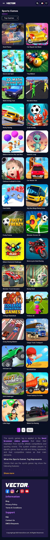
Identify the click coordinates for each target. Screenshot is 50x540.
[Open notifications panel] (42, 3)
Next (30, 430)
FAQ (7, 517)
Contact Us (10, 520)
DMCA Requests (12, 524)
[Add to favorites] (46, 3)
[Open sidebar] (4, 3)
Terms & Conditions (14, 508)
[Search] (37, 3)
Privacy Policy (11, 504)
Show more (9, 473)
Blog (7, 501)
